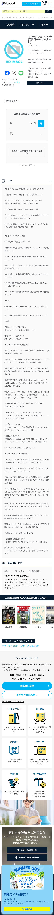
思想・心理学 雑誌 (28, 18)
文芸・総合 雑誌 (14, 18)
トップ (4, 18)
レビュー (44, 24)
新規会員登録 (27, 685)
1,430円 (32, 123)
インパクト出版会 (14, 82)
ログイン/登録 (31, 4)
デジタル (11, 134)
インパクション (41, 18)
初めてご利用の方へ (27, 695)
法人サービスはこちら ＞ (13, 701)
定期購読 (10, 24)
